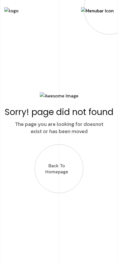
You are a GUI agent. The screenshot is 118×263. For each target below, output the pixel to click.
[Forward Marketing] (11, 10)
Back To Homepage (56, 168)
